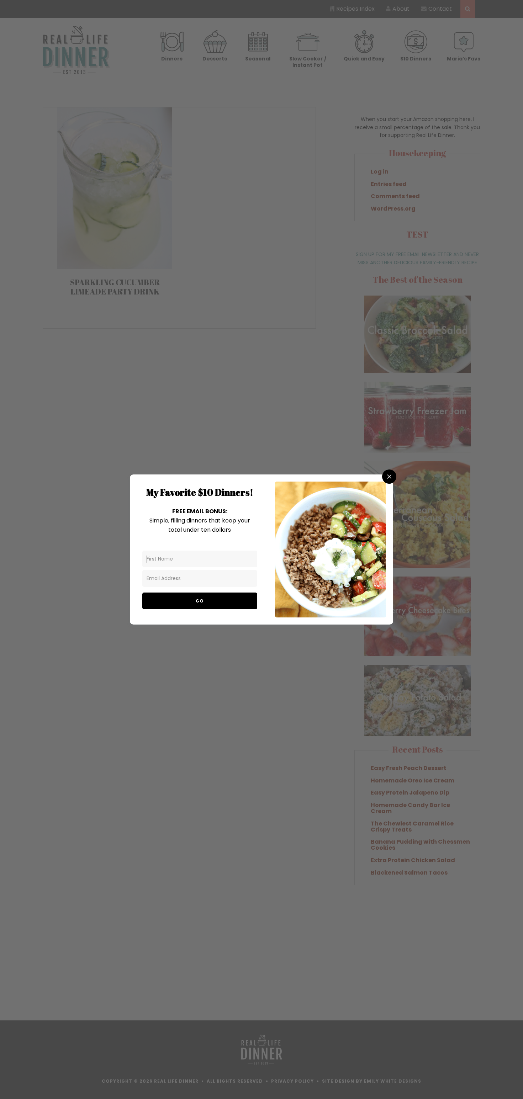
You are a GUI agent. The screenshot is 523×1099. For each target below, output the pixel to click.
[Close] (389, 476)
